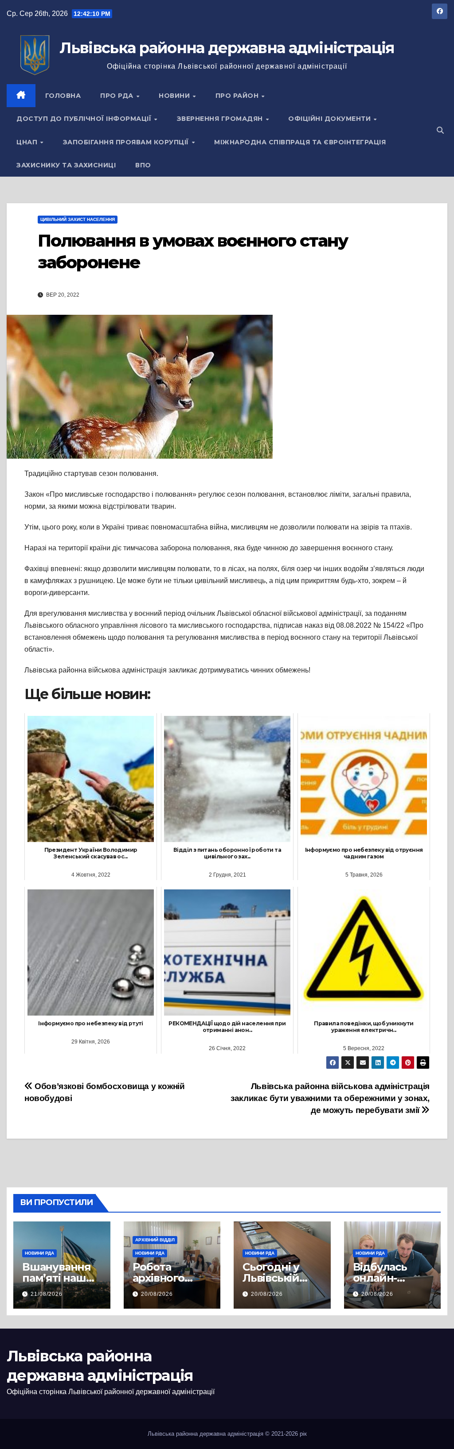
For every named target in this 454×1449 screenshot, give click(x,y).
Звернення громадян (221, 119)
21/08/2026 (47, 1294)
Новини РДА (39, 1253)
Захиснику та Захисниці (66, 165)
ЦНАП (27, 142)
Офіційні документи (330, 119)
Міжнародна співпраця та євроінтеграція (300, 142)
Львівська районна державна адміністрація (226, 48)
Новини (175, 96)
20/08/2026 (157, 1294)
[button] (440, 130)
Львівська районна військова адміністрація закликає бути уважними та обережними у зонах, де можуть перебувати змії (330, 1098)
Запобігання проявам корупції (127, 142)
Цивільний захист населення (77, 219)
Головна (63, 96)
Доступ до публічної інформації (84, 119)
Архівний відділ (155, 1239)
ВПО (143, 165)
